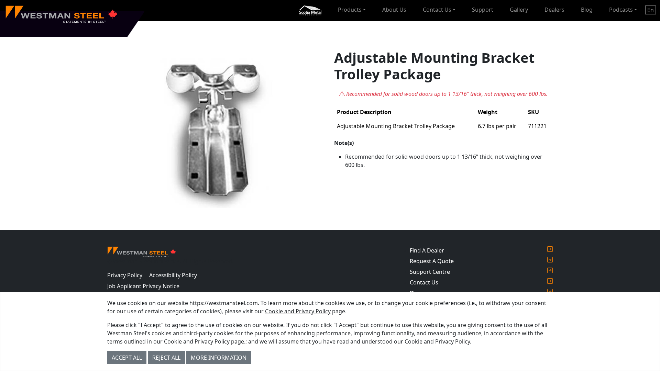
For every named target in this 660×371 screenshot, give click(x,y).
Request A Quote (432, 261)
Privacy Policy (124, 275)
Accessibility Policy (173, 275)
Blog (587, 9)
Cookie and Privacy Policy (298, 311)
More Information (218, 357)
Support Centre (430, 272)
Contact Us (437, 9)
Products (350, 9)
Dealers (554, 9)
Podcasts (621, 9)
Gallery (519, 9)
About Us (394, 9)
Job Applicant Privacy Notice (143, 286)
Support (482, 9)
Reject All (166, 357)
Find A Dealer (427, 250)
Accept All (127, 357)
